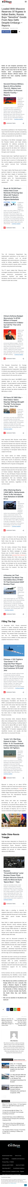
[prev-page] (3, 1097)
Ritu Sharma (6, 28)
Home (3, 5)
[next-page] (5, 1097)
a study (21, 788)
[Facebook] (8, 1009)
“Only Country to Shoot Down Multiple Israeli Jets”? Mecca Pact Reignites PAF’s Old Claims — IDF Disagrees (14, 1125)
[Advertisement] (14, 49)
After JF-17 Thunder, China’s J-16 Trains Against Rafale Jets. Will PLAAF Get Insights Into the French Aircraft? (18, 1067)
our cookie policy (12, 1183)
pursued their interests (18, 555)
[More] (19, 31)
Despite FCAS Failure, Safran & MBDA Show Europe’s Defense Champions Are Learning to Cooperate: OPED (18, 1089)
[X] (11, 1009)
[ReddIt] (18, 1009)
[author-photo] (14, 1038)
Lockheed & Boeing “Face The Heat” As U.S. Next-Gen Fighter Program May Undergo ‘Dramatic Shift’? (20, 1022)
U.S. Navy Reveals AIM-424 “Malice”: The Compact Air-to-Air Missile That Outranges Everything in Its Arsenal (18, 1078)
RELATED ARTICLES (7, 1059)
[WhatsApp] (15, 1009)
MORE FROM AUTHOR (19, 1059)
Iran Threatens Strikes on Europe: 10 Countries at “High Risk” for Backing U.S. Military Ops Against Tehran (13, 1131)
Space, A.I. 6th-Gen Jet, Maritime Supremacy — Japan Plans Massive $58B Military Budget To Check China (8, 1022)
